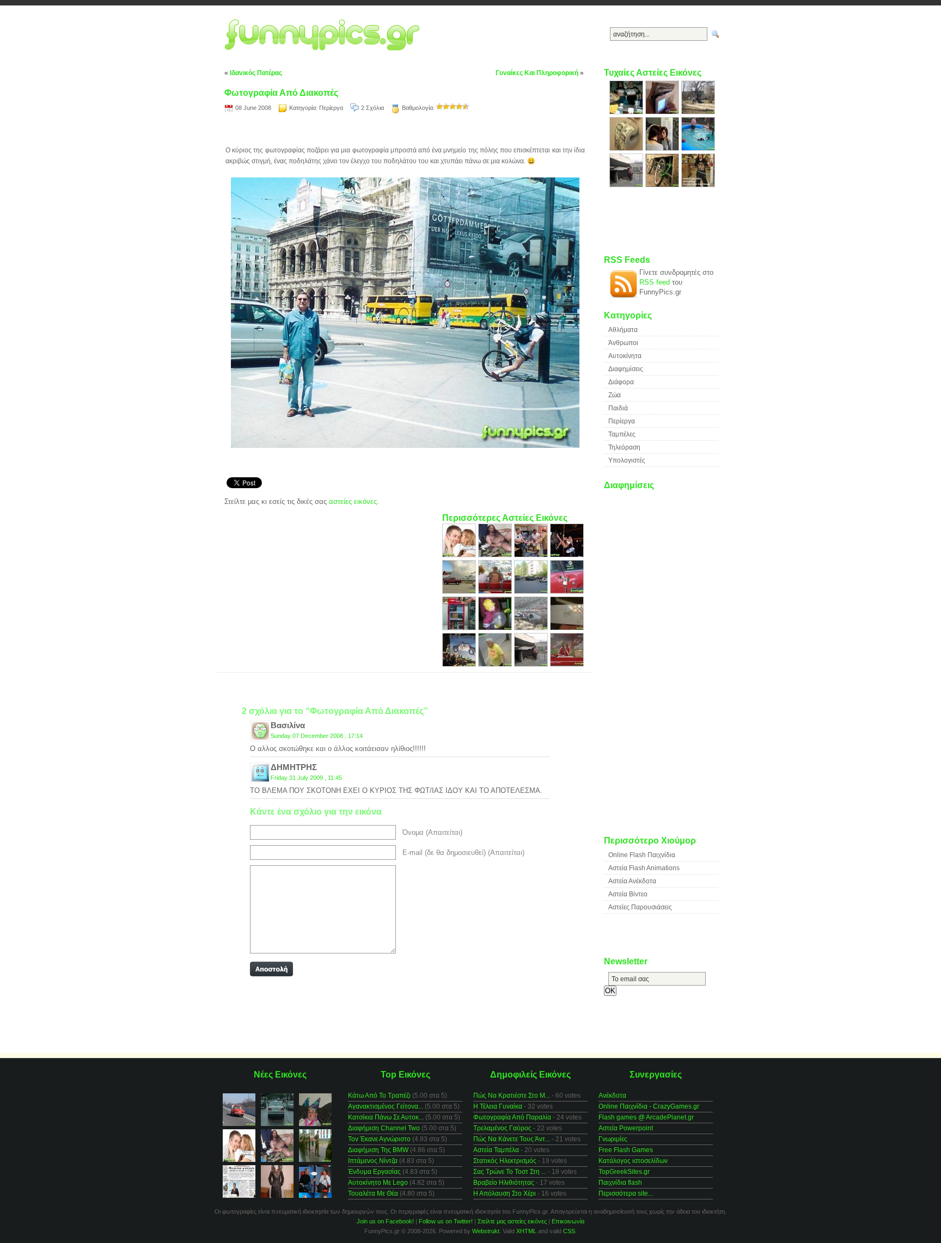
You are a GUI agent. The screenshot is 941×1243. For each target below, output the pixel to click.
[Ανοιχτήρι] (460, 628)
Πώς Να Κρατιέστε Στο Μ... (511, 1095)
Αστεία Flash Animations (644, 868)
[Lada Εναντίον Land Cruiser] (532, 591)
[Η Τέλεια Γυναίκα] (567, 555)
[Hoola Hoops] (698, 185)
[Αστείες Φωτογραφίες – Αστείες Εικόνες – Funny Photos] (325, 35)
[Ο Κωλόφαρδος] (532, 628)
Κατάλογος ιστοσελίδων (633, 1161)
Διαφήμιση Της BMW (378, 1150)
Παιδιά (618, 408)
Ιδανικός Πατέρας (256, 73)
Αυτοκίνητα (624, 356)
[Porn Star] (496, 664)
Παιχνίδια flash (620, 1182)
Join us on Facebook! (385, 1221)
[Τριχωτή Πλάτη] (496, 591)
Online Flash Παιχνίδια (641, 855)
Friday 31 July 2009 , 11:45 (306, 777)
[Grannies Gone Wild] (627, 112)
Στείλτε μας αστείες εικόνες (512, 1221)
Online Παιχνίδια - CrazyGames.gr (648, 1106)
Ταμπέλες (622, 434)
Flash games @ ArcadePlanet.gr (646, 1117)
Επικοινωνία (568, 1221)
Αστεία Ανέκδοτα (632, 881)
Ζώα (614, 395)
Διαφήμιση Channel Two (384, 1128)
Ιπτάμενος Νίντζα (373, 1161)
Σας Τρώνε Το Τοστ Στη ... (509, 1172)
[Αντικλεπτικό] (567, 591)
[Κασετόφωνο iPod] (663, 112)
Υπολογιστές (626, 460)
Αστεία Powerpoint (625, 1128)
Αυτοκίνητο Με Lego (378, 1182)
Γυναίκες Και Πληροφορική (537, 73)
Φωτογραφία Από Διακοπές (281, 92)
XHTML (526, 1231)
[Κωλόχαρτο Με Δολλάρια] (627, 148)
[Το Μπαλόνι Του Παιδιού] (496, 628)
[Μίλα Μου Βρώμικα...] (460, 555)
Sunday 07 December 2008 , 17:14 (317, 736)
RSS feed (654, 282)
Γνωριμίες (612, 1139)
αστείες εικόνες (353, 501)
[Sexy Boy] (496, 555)
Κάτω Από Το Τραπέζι (379, 1095)
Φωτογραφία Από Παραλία (512, 1117)
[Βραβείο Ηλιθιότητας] (698, 148)
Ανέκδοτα (612, 1095)
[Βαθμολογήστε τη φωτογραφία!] (439, 106)
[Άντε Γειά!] (567, 664)
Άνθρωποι (623, 343)
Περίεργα (331, 107)
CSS (569, 1231)
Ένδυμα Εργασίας (374, 1172)
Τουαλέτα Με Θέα (373, 1193)
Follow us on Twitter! (446, 1221)
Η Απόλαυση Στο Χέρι (504, 1193)
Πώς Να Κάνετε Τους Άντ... (511, 1139)
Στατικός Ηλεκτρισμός (504, 1161)
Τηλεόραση (624, 447)
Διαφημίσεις (625, 369)
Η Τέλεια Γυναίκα (497, 1106)
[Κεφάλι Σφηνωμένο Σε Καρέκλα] (532, 555)
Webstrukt (485, 1231)
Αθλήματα (623, 330)
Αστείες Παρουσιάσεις (640, 907)
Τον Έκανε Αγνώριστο (379, 1139)
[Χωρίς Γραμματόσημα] (567, 628)
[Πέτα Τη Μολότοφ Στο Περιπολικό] (460, 664)
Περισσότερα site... (625, 1193)
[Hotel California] (532, 664)
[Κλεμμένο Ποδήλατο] (663, 185)
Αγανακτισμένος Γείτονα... (385, 1106)
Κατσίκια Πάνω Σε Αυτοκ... (386, 1117)
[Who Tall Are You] (663, 148)
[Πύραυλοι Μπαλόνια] (460, 591)
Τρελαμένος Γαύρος (502, 1128)
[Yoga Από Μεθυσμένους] (698, 112)
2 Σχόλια (372, 107)
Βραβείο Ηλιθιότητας (503, 1182)
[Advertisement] (405, 131)
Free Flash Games (625, 1150)
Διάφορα (621, 382)
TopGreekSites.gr (624, 1172)
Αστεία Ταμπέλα (496, 1150)
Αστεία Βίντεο (627, 894)
